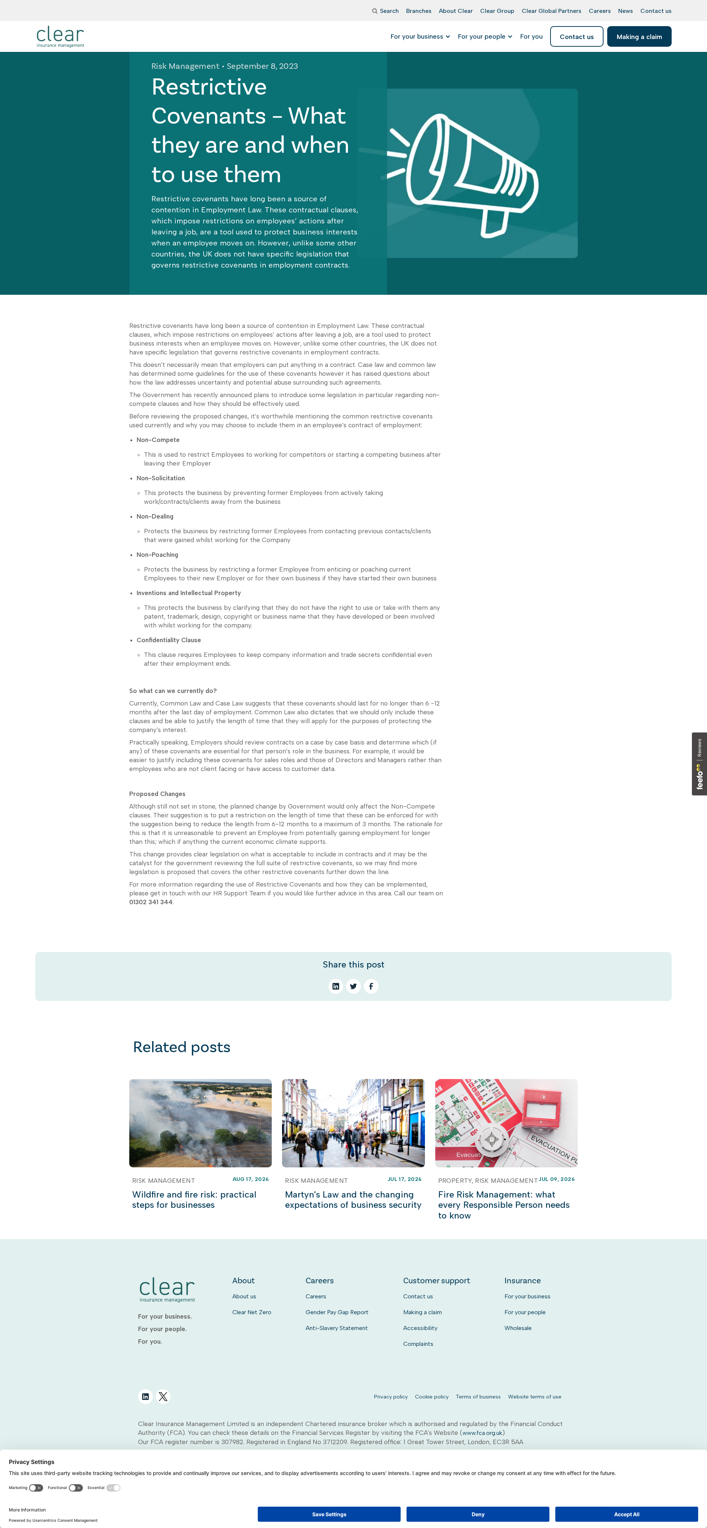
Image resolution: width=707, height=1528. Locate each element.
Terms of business (478, 1396)
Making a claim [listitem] (639, 36)
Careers (316, 1296)
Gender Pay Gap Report (337, 1312)
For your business (527, 1296)
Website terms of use (535, 1396)
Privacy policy (391, 1396)
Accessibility (420, 1327)
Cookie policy (432, 1396)
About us (244, 1296)
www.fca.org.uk (482, 1432)
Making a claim (422, 1312)
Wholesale (518, 1327)
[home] (61, 36)
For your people (525, 1312)
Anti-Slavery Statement (337, 1327)
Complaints (418, 1343)
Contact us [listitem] (577, 36)
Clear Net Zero (251, 1312)
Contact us (418, 1296)
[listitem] (531, 36)
